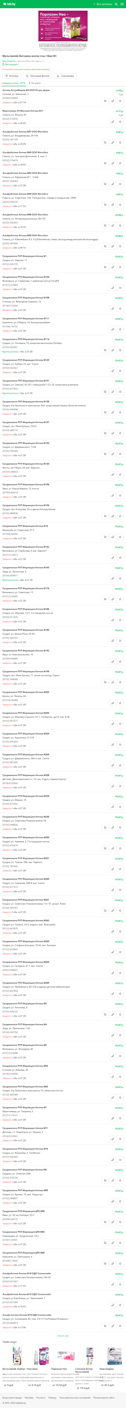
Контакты (40, 1397)
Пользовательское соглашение (75, 1397)
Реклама (29, 1397)
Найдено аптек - (13, 83)
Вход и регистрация (12, 1397)
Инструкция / (12, 64)
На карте (36, 83)
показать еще (63, 1335)
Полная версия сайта (103, 1397)
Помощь (52, 1397)
